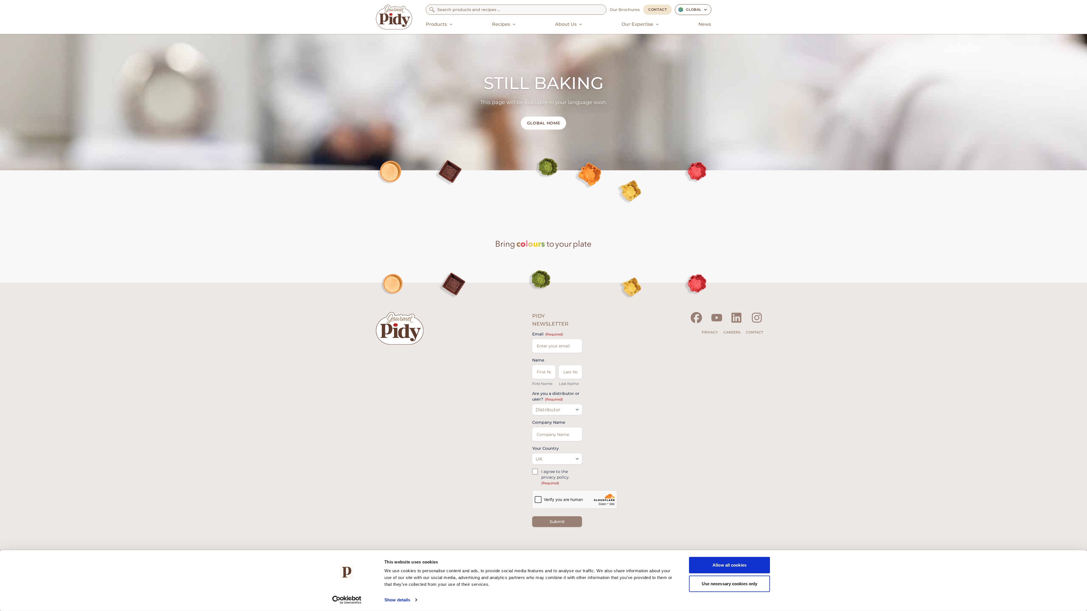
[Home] (394, 17)
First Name (542, 383)
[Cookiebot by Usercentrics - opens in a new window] (347, 600)
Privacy (710, 332)
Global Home (543, 123)
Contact (657, 9)
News (704, 24)
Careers (732, 332)
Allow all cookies (729, 565)
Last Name (569, 383)
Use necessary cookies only (730, 583)
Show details (397, 599)
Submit (557, 521)
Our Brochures (625, 9)
